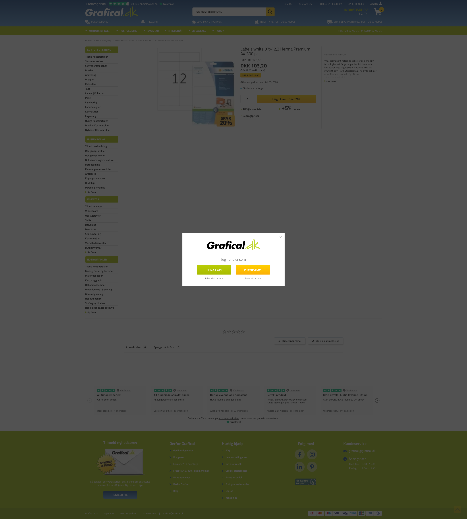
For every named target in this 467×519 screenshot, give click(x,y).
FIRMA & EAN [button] (214, 270)
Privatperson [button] (253, 270)
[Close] (281, 237)
